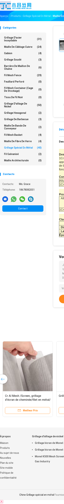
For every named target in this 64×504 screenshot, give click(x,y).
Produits (5, 448)
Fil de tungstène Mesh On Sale (41, 396)
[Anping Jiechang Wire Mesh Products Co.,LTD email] (5, 199)
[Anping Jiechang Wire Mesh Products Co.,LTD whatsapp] (14, 199)
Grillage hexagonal (23, 112)
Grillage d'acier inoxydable (23, 39)
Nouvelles (5, 457)
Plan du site (6, 462)
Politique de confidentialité (8, 475)
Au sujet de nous (9, 452)
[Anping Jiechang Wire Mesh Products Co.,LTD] (15, 5)
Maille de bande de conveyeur (23, 127)
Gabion (23, 53)
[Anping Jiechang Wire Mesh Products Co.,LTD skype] (31, 199)
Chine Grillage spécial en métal (36, 494)
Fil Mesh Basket (23, 134)
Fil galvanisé (23, 154)
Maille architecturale (23, 160)
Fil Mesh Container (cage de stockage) (23, 89)
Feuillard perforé (23, 81)
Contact (23, 208)
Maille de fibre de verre (23, 141)
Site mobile (6, 467)
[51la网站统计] (1, 502)
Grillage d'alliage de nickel (23, 105)
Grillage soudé (23, 59)
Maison (4, 443)
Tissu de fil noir (23, 97)
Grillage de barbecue (23, 119)
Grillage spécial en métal (23, 147)
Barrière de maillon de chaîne (23, 67)
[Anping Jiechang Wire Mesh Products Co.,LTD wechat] (22, 199)
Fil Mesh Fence (23, 75)
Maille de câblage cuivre (23, 46)
